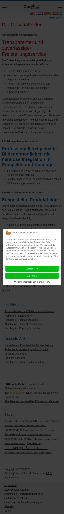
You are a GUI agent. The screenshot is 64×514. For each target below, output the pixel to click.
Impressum (44, 282)
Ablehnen (32, 276)
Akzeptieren (32, 268)
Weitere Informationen (25, 282)
